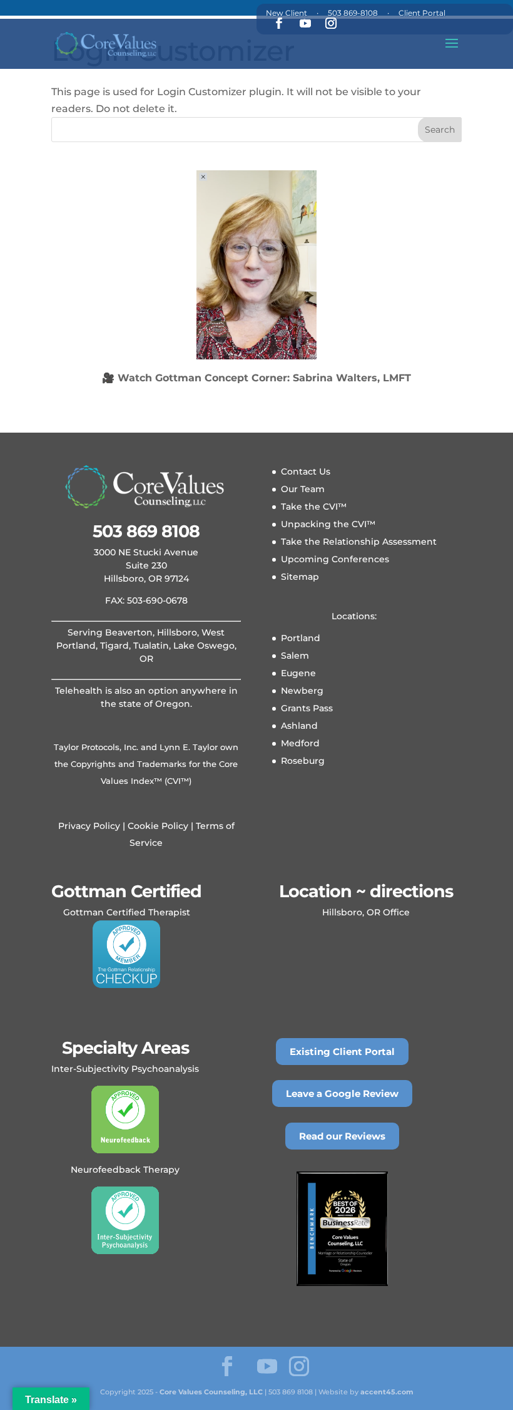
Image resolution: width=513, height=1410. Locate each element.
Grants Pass (307, 708)
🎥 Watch (256, 378)
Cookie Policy (156, 825)
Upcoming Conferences (335, 559)
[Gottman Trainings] (126, 954)
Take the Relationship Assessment (359, 541)
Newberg (302, 690)
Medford (300, 743)
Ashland (299, 725)
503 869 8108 (146, 531)
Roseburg (303, 760)
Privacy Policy (89, 825)
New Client (286, 13)
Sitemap (300, 576)
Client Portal (422, 13)
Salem (295, 655)
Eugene (298, 673)
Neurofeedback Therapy (125, 1169)
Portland (300, 638)
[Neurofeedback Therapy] (125, 1119)
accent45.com (387, 1391)
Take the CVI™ (314, 506)
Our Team (303, 489)
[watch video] (256, 264)
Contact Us (305, 471)
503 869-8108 (353, 13)
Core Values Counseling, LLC (211, 1391)
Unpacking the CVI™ (328, 524)
